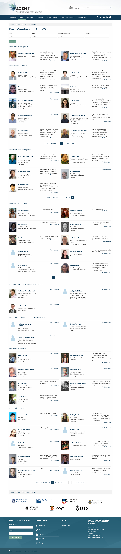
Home (12, 25)
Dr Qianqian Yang (24, 171)
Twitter (41, 530)
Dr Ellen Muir (74, 100)
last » (73, 143)
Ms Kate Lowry (75, 265)
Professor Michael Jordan (26, 337)
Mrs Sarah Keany (76, 251)
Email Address (13, 524)
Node (33, 33)
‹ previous (53, 143)
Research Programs (64, 33)
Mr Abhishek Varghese (78, 383)
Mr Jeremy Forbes (76, 470)
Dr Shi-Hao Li (74, 87)
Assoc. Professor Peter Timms (26, 157)
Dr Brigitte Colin (75, 415)
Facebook (42, 525)
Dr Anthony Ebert (24, 457)
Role (10, 33)
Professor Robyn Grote (26, 370)
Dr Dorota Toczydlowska (78, 131)
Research (30, 17)
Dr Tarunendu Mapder (25, 100)
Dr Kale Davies (23, 443)
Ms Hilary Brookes (76, 211)
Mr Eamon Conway (24, 429)
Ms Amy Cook (74, 429)
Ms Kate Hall (74, 238)
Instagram (42, 543)
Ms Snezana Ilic (23, 251)
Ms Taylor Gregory (76, 355)
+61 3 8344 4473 (95, 536)
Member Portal (82, 17)
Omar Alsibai (22, 355)
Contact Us (18, 551)
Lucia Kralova (22, 265)
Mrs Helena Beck (23, 211)
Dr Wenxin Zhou (23, 185)
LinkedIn (41, 538)
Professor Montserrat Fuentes (25, 325)
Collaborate (40, 17)
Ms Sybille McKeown (77, 291)
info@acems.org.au (97, 537)
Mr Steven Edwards (76, 457)
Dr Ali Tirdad (74, 156)
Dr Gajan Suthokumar (77, 115)
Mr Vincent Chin (23, 415)
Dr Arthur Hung (23, 72)
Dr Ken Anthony (75, 324)
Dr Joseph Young (75, 171)
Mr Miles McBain (75, 370)
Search (13, 42)
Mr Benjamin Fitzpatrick (26, 470)
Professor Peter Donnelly (26, 291)
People (21, 17)
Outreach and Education (68, 17)
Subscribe (15, 537)
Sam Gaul (21, 238)
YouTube (41, 534)
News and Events (52, 17)
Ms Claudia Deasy (76, 224)
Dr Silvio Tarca (23, 131)
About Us (13, 17)
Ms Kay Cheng (22, 224)
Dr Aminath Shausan (25, 115)
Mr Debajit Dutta (76, 443)
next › (68, 143)
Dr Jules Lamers (23, 87)
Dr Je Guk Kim (74, 72)
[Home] (25, 7)
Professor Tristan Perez (78, 53)
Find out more (54, 61)
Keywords (88, 33)
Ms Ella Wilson (23, 397)
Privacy (11, 551)
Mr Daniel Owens (24, 306)
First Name (12, 531)
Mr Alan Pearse (23, 383)
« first (46, 143)
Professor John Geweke (26, 53)
